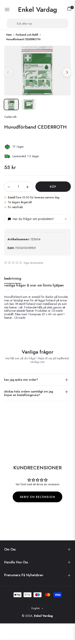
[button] (13, 263)
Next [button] (67, 72)
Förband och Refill (27, 34)
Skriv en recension (37, 497)
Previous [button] (7, 72)
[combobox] (37, 23)
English (35, 608)
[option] (37, 70)
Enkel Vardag (43, 616)
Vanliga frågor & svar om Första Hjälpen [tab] (34, 285)
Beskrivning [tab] (12, 279)
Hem (9, 34)
